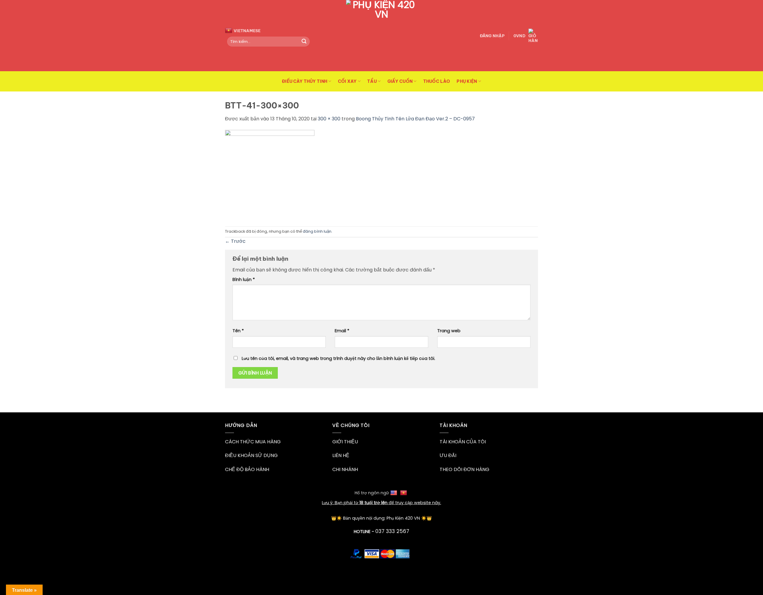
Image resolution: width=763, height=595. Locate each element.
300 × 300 (329, 118)
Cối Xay (347, 81)
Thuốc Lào (436, 81)
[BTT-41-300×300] (269, 174)
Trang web (448, 331)
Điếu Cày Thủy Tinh (304, 81)
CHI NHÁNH (345, 469)
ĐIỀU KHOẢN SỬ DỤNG (251, 455)
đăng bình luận (317, 231)
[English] (394, 493)
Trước (235, 241)
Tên (238, 331)
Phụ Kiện (467, 81)
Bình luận (243, 279)
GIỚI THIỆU (345, 441)
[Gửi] (304, 42)
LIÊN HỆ (340, 455)
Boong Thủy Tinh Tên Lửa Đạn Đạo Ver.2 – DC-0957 (415, 118)
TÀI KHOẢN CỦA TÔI (463, 441)
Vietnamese (247, 30)
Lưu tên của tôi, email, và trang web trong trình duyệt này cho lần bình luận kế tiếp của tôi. (338, 358)
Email (342, 331)
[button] (492, 35)
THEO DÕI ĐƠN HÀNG (464, 469)
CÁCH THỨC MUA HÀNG (253, 441)
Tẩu (372, 81)
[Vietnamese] (404, 493)
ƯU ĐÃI (448, 455)
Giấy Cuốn (400, 81)
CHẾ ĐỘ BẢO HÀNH (247, 469)
